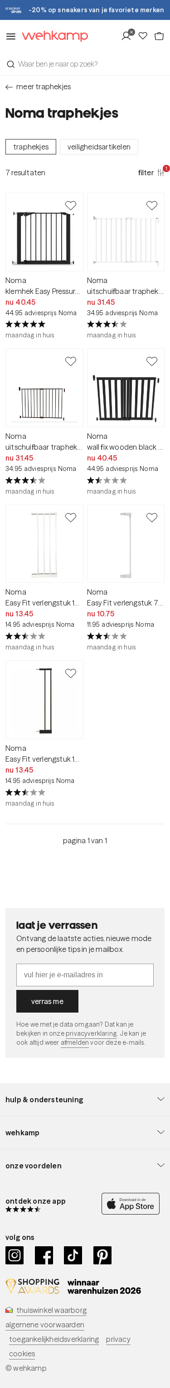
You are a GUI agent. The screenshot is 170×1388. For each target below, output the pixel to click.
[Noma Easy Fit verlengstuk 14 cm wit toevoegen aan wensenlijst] (71, 517)
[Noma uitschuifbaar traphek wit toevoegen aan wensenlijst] (152, 205)
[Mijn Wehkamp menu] (129, 36)
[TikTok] (73, 1255)
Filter (151, 172)
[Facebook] (44, 1255)
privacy (118, 1339)
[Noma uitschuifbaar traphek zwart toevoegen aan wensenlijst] (71, 361)
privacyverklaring (91, 1033)
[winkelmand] (159, 36)
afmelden (75, 1042)
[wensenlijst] (145, 36)
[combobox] (85, 63)
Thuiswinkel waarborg (51, 1310)
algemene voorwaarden (44, 1324)
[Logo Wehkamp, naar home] (52, 36)
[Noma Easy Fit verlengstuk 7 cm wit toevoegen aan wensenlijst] (152, 517)
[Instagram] (14, 1255)
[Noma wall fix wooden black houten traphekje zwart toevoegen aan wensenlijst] (152, 361)
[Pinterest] (102, 1255)
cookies (22, 1353)
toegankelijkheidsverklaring (54, 1339)
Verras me (47, 1001)
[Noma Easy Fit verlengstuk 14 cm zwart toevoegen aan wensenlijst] (71, 673)
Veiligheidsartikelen (99, 146)
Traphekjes (31, 146)
